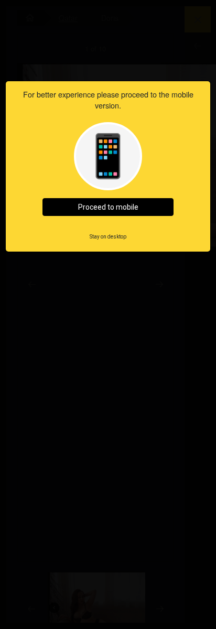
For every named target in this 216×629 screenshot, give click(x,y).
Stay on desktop (108, 237)
